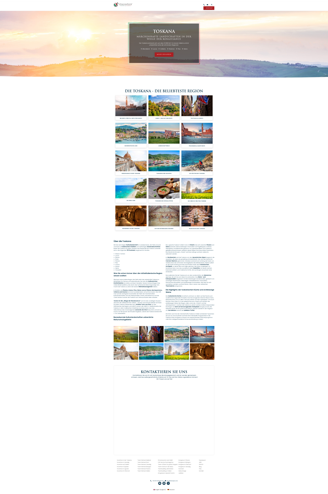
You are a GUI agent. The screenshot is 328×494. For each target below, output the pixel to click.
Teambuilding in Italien (165, 471)
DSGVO (201, 464)
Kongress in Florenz (184, 460)
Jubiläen (181, 473)
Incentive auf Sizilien (123, 464)
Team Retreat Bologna (144, 467)
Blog (200, 467)
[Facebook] (159, 483)
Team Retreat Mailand (144, 460)
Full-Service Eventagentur (165, 462)
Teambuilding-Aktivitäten (165, 469)
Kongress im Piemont (185, 464)
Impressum (202, 460)
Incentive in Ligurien (123, 469)
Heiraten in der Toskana (197, 228)
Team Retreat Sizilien (144, 471)
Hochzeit (181, 469)
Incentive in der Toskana (124, 460)
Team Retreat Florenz (144, 469)
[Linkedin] (164, 483)
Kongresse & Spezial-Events (166, 473)
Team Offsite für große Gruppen (168, 464)
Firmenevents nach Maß (165, 460)
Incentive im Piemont (123, 471)
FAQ (200, 469)
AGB (200, 462)
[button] (212, 5)
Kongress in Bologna (184, 462)
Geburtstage (182, 471)
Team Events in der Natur (165, 467)
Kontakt (201, 471)
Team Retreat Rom (143, 462)
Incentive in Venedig (123, 462)
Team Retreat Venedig (144, 464)
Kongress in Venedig (184, 467)
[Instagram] (168, 483)
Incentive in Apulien (123, 467)
